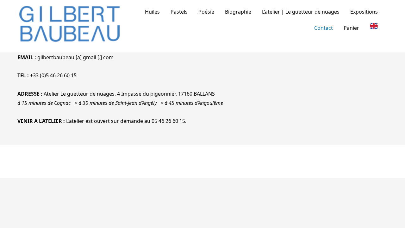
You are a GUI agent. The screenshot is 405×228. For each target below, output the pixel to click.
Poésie (206, 11)
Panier (351, 27)
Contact (323, 27)
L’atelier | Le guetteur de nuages (301, 11)
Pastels (179, 11)
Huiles (152, 11)
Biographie (238, 11)
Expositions (364, 11)
